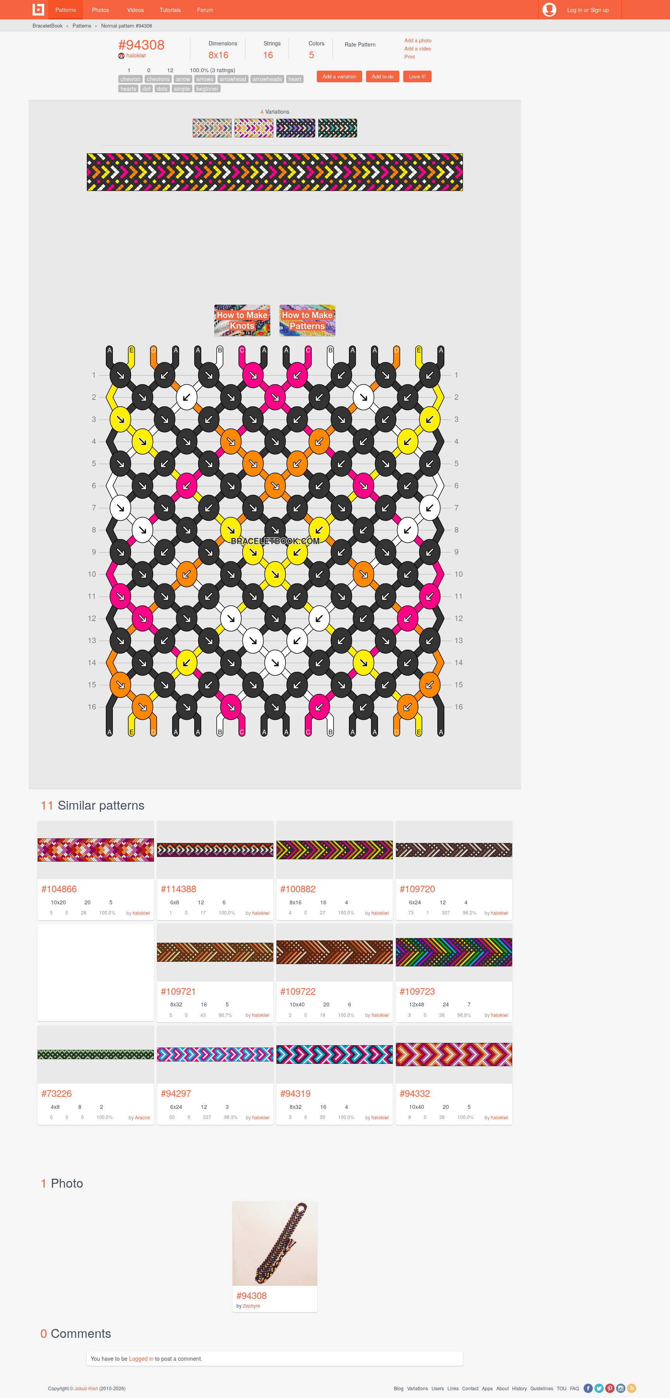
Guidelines (541, 1388)
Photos (100, 10)
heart (294, 79)
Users (438, 1388)
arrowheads (267, 79)
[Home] (38, 9)
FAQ (574, 1388)
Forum (205, 10)
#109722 (298, 990)
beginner (207, 88)
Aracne (142, 1117)
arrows (205, 79)
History (519, 1388)
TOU (561, 1388)
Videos (135, 10)
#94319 (295, 1093)
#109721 (178, 990)
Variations (417, 1388)
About (502, 1388)
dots (162, 88)
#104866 (59, 888)
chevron (130, 79)
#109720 (417, 888)
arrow (183, 79)
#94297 (176, 1093)
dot (146, 88)
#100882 (298, 888)
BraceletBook (48, 25)
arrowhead (233, 79)
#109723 (417, 990)
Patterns (65, 10)
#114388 (178, 888)
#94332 (415, 1093)
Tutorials (170, 10)
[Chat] (631, 9)
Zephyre (251, 1305)
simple (182, 88)
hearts (128, 88)
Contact (470, 1388)
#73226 (56, 1093)
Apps (487, 1388)
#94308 (141, 44)
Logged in (141, 1358)
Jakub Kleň (86, 1388)
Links (453, 1388)
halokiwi (136, 55)
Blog (399, 1388)
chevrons (158, 79)
